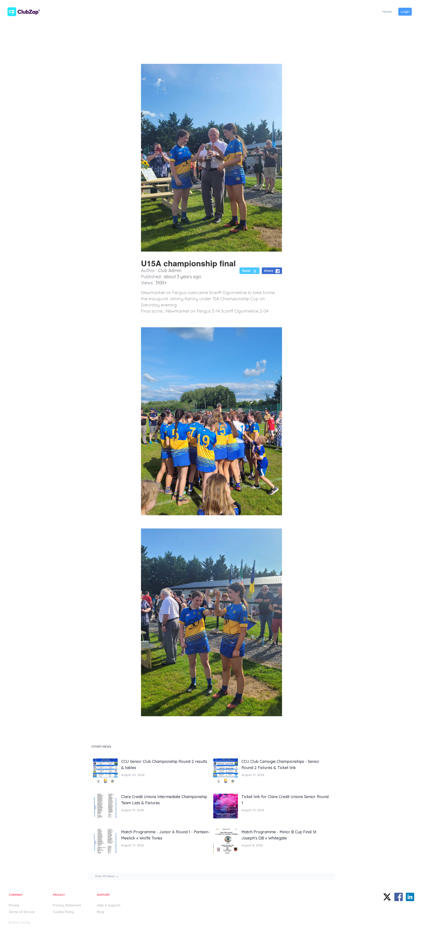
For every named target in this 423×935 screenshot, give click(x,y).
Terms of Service (22, 911)
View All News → (107, 876)
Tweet (246, 271)
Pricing (14, 905)
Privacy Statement (67, 905)
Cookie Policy (63, 911)
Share (268, 271)
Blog (100, 911)
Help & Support (108, 905)
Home (387, 11)
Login (405, 11)
